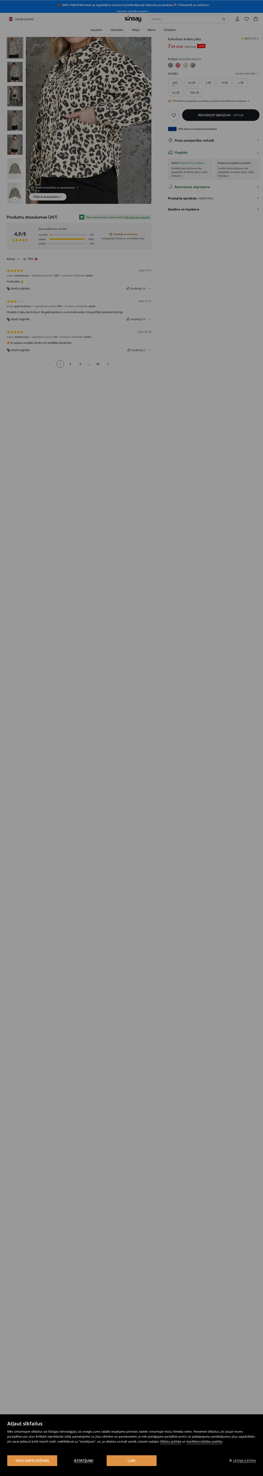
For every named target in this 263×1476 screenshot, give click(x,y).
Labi (131, 1460)
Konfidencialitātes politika (204, 1441)
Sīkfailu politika (170, 1441)
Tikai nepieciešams (32, 1460)
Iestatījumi (83, 1460)
